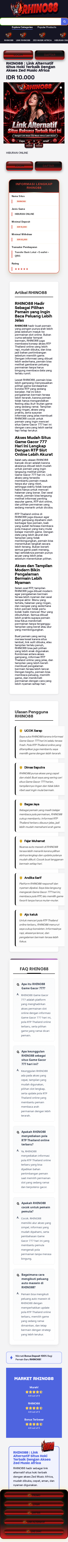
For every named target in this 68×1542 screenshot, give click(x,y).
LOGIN (18, 54)
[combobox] (30, 21)
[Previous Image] (6, 113)
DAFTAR (49, 54)
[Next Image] (62, 113)
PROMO (36, 1495)
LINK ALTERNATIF (36, 1523)
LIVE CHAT (36, 1532)
